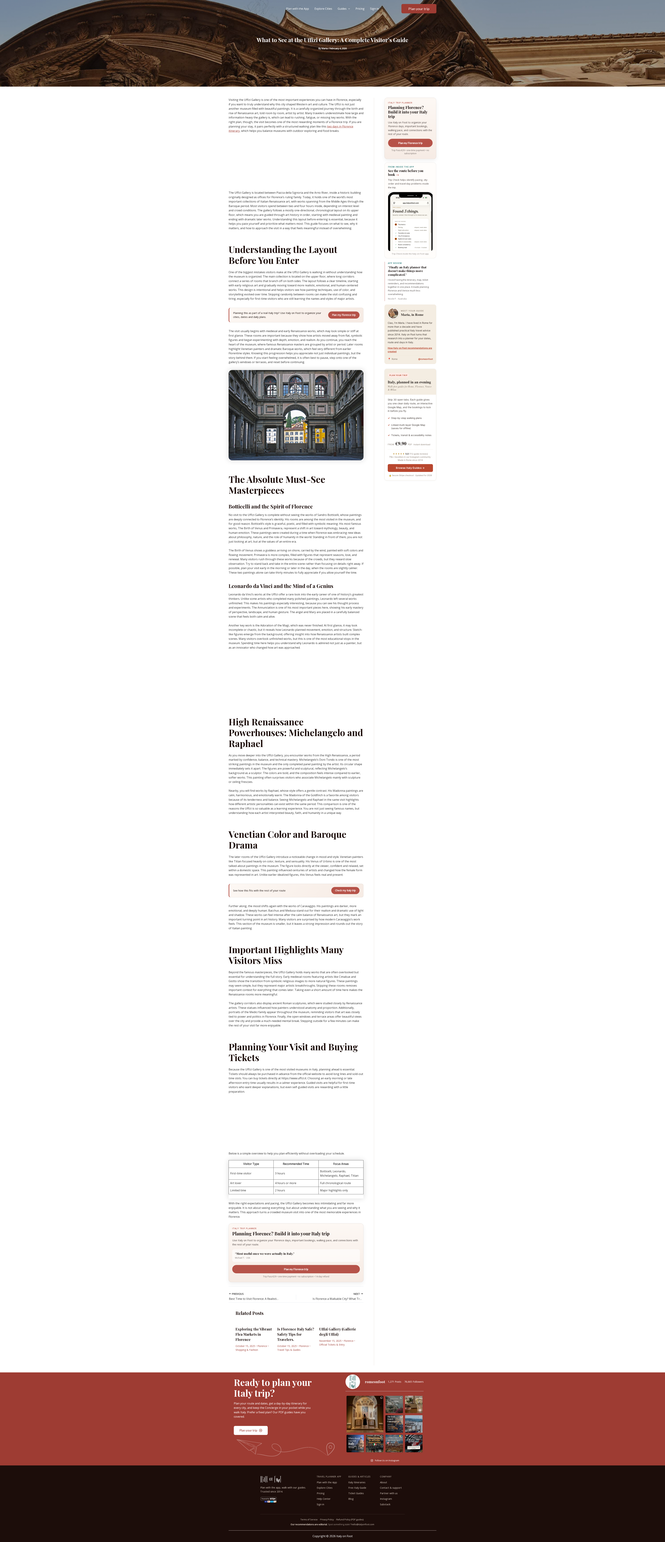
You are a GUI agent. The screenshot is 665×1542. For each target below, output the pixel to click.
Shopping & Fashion (247, 1349)
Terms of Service (309, 1519)
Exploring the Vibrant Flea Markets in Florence (254, 1334)
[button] (348, 8)
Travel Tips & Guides (288, 1349)
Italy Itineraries (356, 1482)
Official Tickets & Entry (332, 1344)
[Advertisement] (296, 162)
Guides (342, 9)
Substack (385, 1504)
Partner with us (389, 1493)
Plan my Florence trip (344, 315)
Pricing (360, 9)
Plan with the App (297, 9)
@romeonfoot (425, 359)
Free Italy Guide (357, 1487)
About (383, 1482)
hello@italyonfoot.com (362, 1524)
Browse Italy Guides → (410, 467)
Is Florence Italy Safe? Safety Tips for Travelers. (295, 1334)
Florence (262, 1346)
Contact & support (391, 1487)
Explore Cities (323, 9)
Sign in (374, 9)
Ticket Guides (356, 1493)
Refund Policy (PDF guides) (349, 1519)
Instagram (386, 1498)
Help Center (324, 1498)
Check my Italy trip (345, 890)
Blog (351, 1498)
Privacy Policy (327, 1519)
